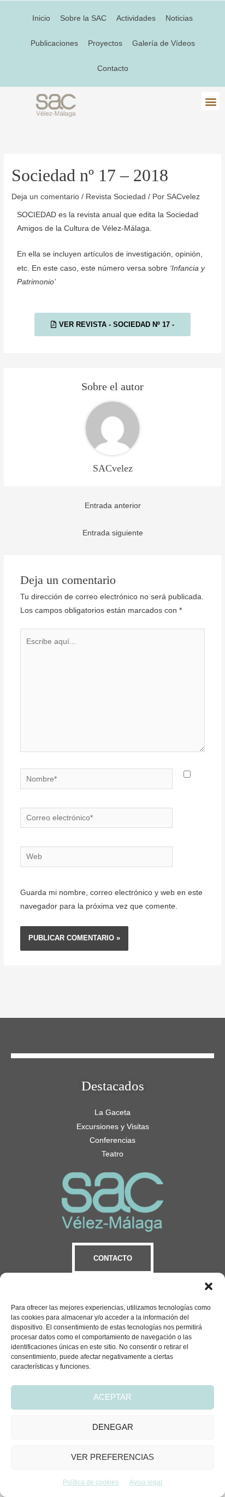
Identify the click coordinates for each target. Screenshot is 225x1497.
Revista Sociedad (116, 197)
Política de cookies (91, 1482)
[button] (208, 1286)
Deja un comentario (45, 197)
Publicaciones (54, 43)
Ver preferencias (112, 1457)
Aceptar (112, 1396)
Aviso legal (145, 1482)
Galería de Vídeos (163, 43)
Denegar (112, 1427)
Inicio (41, 18)
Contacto (112, 68)
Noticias (179, 18)
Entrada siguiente (112, 533)
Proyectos (105, 43)
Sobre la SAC (83, 18)
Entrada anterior (113, 506)
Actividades (136, 18)
